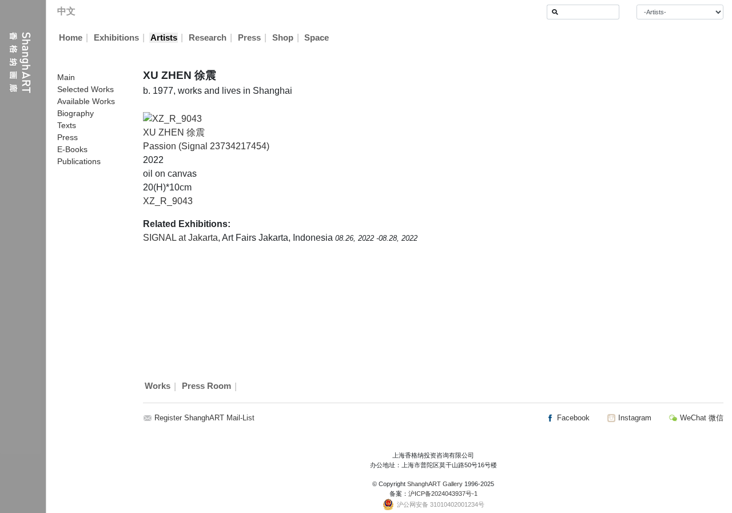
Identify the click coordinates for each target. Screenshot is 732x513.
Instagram (633, 417)
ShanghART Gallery (435, 483)
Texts (66, 125)
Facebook (572, 417)
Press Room (206, 386)
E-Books (72, 149)
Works (157, 386)
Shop (282, 37)
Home (70, 37)
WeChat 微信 (700, 417)
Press (249, 37)
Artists (163, 37)
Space (316, 37)
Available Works (86, 101)
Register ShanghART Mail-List (204, 417)
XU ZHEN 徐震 (174, 132)
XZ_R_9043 (168, 201)
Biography (75, 113)
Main (66, 77)
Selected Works (85, 89)
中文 (66, 11)
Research (207, 37)
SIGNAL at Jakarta (180, 237)
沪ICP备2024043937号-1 (443, 493)
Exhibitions (116, 37)
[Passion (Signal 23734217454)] (172, 118)
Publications (79, 161)
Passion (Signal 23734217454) (206, 146)
